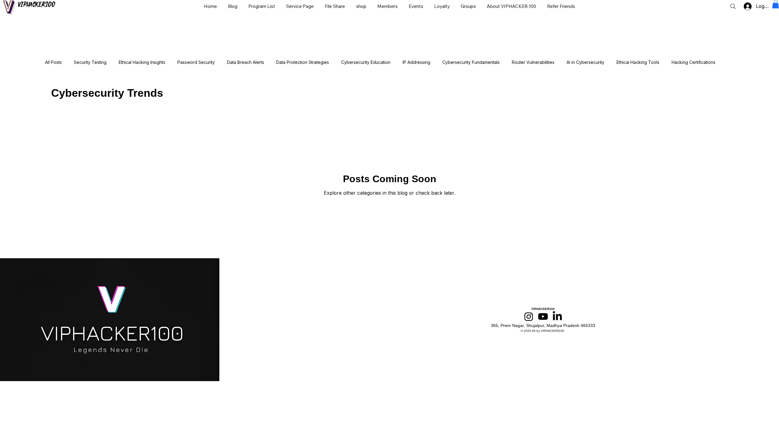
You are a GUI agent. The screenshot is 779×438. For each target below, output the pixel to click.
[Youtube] (543, 316)
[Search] (733, 6)
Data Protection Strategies (302, 62)
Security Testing (90, 62)
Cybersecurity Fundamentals (471, 62)
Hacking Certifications (693, 62)
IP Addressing (416, 62)
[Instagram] (528, 316)
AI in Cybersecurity (585, 62)
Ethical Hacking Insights (142, 62)
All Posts (53, 62)
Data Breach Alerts (245, 62)
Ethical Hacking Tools (638, 62)
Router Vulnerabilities (533, 62)
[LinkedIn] (557, 316)
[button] (775, 4)
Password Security (196, 62)
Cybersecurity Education (365, 62)
